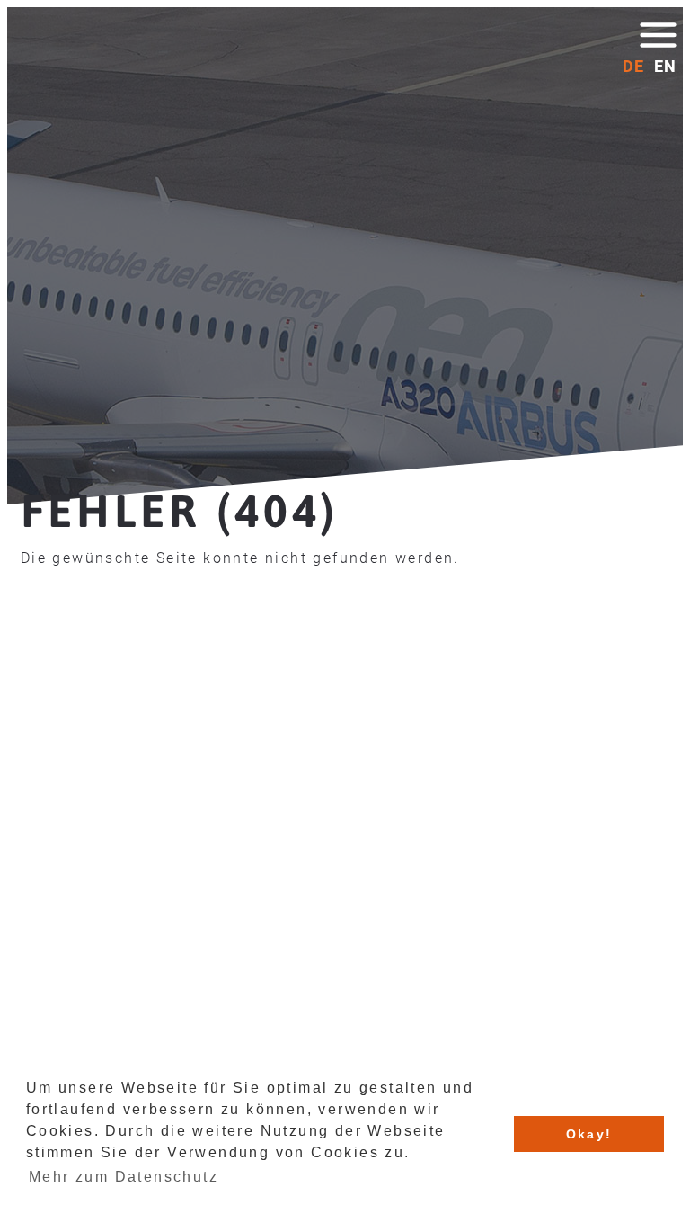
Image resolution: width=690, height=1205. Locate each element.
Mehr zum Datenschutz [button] (123, 1176)
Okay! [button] (589, 1134)
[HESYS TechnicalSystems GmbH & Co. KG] (117, 69)
